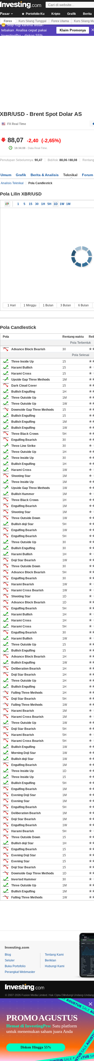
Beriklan (50, 960)
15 (30, 204)
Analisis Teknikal (12, 183)
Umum (6, 175)
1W (62, 204)
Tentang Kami (54, 954)
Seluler (10, 960)
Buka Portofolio (15, 966)
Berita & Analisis (45, 175)
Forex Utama (60, 21)
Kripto (55, 14)
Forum (87, 175)
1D (56, 204)
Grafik (71, 14)
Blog (8, 954)
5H (49, 204)
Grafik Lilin (7, 204)
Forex (8, 21)
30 (37, 204)
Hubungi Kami (54, 966)
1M (68, 204)
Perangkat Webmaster (20, 972)
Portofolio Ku (34, 14)
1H (43, 204)
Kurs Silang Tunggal (32, 21)
